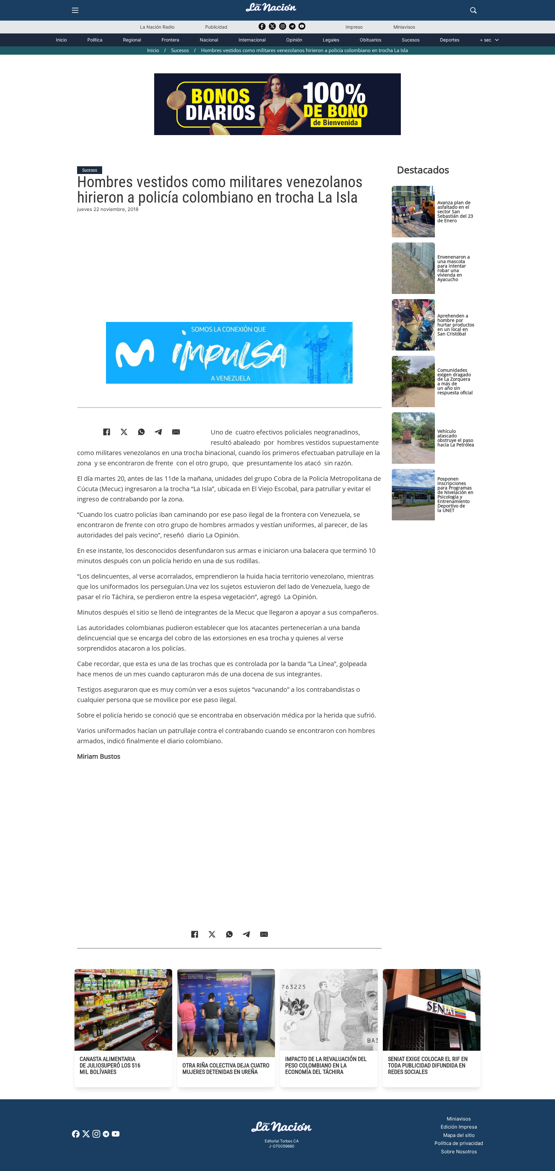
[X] (124, 432)
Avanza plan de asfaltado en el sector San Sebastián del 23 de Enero (455, 211)
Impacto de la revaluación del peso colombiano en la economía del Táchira (326, 1065)
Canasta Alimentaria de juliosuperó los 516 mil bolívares (110, 1065)
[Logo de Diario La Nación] (282, 1128)
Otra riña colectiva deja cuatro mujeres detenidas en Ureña (225, 1068)
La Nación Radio (157, 27)
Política (94, 39)
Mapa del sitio (459, 1135)
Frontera (170, 39)
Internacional (252, 39)
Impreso (354, 27)
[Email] (176, 432)
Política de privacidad (459, 1143)
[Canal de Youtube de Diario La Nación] (302, 28)
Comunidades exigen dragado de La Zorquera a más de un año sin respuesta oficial (455, 381)
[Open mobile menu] (75, 10)
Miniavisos (404, 27)
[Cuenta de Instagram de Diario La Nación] (96, 1136)
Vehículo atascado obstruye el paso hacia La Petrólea (455, 438)
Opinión (294, 39)
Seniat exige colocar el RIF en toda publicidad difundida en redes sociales (428, 1065)
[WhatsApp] (141, 432)
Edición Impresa (459, 1127)
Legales (331, 39)
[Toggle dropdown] (497, 40)
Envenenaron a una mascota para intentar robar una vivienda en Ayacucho (453, 268)
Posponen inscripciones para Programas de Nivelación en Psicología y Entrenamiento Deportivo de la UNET (455, 494)
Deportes (449, 39)
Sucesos (410, 39)
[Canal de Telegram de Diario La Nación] (292, 28)
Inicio (61, 39)
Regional (132, 39)
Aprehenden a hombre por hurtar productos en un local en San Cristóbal (455, 325)
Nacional (209, 39)
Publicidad (216, 27)
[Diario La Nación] (271, 9)
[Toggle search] (473, 10)
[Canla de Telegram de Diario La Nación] (106, 1136)
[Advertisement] (229, 258)
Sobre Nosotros (459, 1151)
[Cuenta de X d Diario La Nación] (86, 1136)
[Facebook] (106, 432)
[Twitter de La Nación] (272, 28)
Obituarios (370, 39)
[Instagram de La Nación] (282, 28)
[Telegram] (158, 432)
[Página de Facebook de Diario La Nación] (76, 1136)
